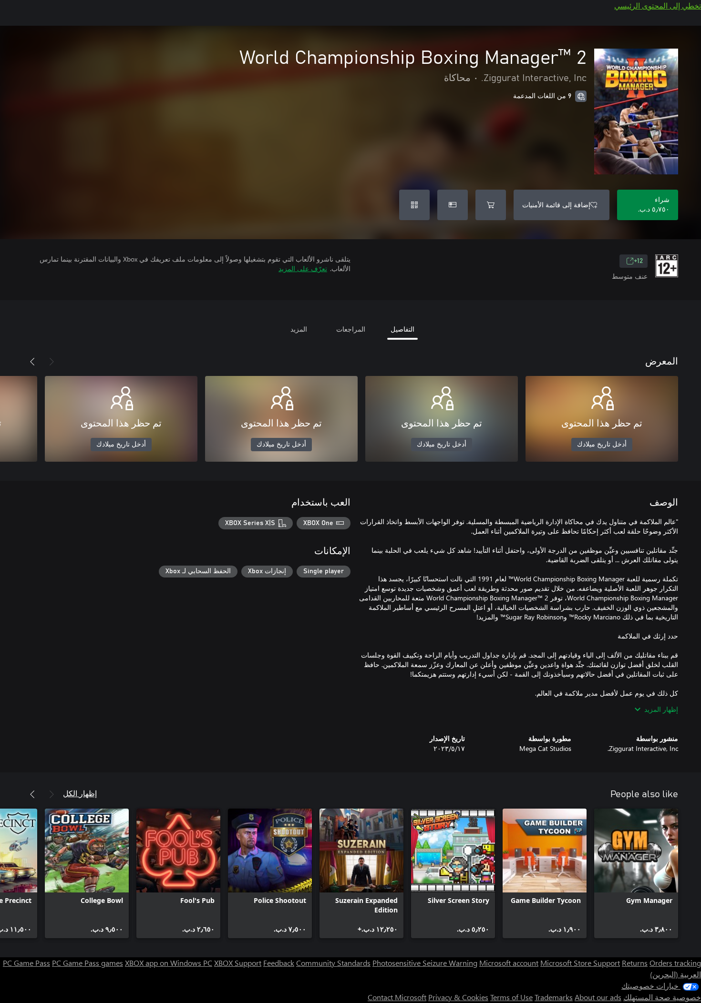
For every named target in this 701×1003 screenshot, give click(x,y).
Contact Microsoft (397, 997)
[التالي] (32, 361)
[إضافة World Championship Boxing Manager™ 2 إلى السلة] (490, 205)
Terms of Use (511, 997)
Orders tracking (675, 963)
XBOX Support (237, 963)
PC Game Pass (26, 963)
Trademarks (554, 997)
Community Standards (333, 963)
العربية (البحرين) (675, 974)
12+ (638, 261)
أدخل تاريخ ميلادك (602, 444)
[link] (636, 873)
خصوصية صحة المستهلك (662, 997)
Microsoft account (508, 963)
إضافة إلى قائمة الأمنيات (556, 204)
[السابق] (51, 361)
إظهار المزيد (661, 709)
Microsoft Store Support (580, 963)
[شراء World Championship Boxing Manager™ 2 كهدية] (452, 205)
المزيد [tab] (298, 329)
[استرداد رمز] (414, 205)
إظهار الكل (80, 793)
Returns (635, 963)
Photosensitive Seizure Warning (424, 963)
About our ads (598, 997)
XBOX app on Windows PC (168, 963)
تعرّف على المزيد (302, 268)
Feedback (278, 963)
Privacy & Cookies (458, 997)
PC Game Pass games (87, 963)
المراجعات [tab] (350, 329)
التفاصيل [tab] (402, 329)
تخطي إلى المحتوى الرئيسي (657, 5)
